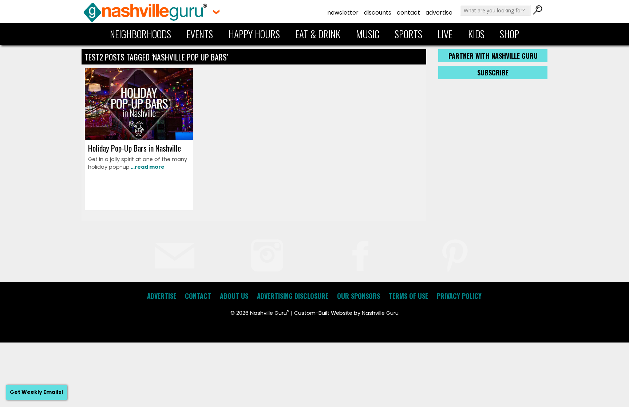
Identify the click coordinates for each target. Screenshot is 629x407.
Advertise (439, 12)
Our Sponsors (358, 296)
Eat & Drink (317, 34)
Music (367, 34)
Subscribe (493, 72)
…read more (147, 167)
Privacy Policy (459, 296)
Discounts (377, 12)
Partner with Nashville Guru (493, 55)
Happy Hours (254, 34)
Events (199, 34)
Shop (509, 34)
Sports (408, 34)
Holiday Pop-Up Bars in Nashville (134, 148)
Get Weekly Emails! (36, 392)
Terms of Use (408, 296)
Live (445, 34)
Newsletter (343, 12)
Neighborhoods (140, 34)
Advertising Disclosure (292, 296)
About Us (234, 296)
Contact (408, 12)
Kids (476, 34)
